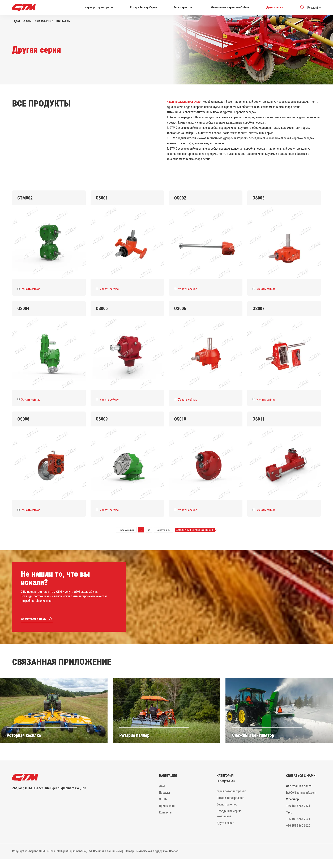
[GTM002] (49, 242)
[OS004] (49, 353)
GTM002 (25, 198)
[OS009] (127, 463)
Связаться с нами (34, 619)
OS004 (23, 308)
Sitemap (129, 851)
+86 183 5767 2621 (298, 806)
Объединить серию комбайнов (230, 7)
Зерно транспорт (184, 7)
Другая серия (274, 7)
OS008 (23, 419)
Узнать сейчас (30, 289)
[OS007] (284, 353)
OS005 (102, 308)
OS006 (180, 308)
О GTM (27, 21)
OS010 (180, 419)
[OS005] (127, 353)
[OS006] (205, 353)
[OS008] (49, 463)
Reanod (173, 851)
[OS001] (127, 242)
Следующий (163, 529)
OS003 (258, 198)
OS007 (258, 308)
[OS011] (284, 463)
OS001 (102, 198)
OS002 (180, 198)
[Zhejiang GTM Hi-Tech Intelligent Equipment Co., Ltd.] (68, 777)
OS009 (102, 419)
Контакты (63, 21)
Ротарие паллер (134, 735)
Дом (17, 21)
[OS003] (284, 242)
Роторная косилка (24, 735)
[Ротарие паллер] (166, 710)
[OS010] (205, 463)
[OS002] (205, 242)
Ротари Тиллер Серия (143, 7)
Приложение (44, 21)
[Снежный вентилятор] (279, 710)
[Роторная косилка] (54, 710)
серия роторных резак (99, 7)
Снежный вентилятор (253, 735)
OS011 (258, 419)
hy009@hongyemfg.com (301, 792)
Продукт (164, 792)
